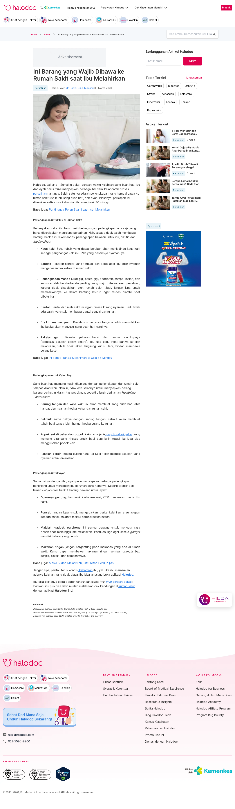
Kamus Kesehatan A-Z (81, 7)
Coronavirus (154, 85)
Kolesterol (186, 94)
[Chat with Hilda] (214, 600)
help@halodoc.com (18, 735)
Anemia (170, 102)
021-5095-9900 (16, 741)
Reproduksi (154, 110)
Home (34, 34)
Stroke (151, 94)
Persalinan (40, 88)
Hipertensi (153, 102)
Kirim (192, 61)
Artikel (47, 34)
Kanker (185, 102)
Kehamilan (168, 94)
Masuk (226, 7)
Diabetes (173, 85)
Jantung (190, 85)
